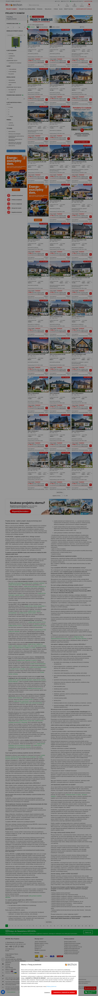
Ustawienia (47, 992)
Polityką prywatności (51, 986)
